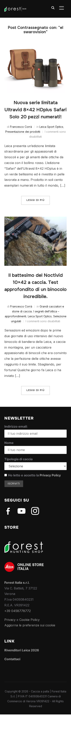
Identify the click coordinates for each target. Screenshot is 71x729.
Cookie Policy (29, 620)
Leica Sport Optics (51, 126)
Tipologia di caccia (18, 459)
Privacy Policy (50, 475)
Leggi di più (35, 200)
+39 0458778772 (17, 611)
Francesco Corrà (21, 126)
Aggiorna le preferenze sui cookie (29, 625)
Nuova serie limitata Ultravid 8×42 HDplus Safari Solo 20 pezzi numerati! (35, 110)
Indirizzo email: (16, 426)
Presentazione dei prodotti (22, 131)
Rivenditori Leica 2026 (21, 650)
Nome (9, 443)
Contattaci (12, 659)
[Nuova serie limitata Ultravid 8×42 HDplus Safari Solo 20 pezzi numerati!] (35, 47)
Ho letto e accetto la (34, 475)
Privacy (10, 620)
